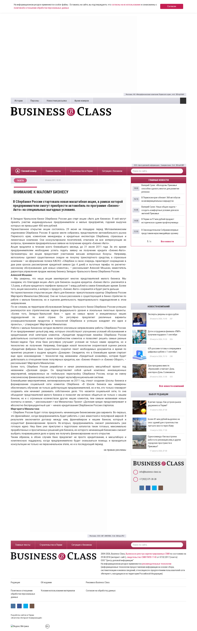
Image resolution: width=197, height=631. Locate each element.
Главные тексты (53, 171)
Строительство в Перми (81, 171)
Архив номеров (81, 100)
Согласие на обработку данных (101, 590)
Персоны (34, 100)
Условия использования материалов (58, 590)
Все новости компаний (171, 386)
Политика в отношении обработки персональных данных (23, 594)
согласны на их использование (126, 4)
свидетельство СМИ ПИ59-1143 (142, 557)
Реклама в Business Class (98, 582)
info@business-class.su (150, 471)
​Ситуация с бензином (112, 171)
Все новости (167, 241)
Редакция (15, 582)
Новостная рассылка (57, 100)
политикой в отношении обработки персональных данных (41, 7)
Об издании (46, 582)
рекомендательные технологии (156, 563)
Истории (19, 100)
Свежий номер (28, 171)
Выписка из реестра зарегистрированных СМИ (148, 553)
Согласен (171, 6)
